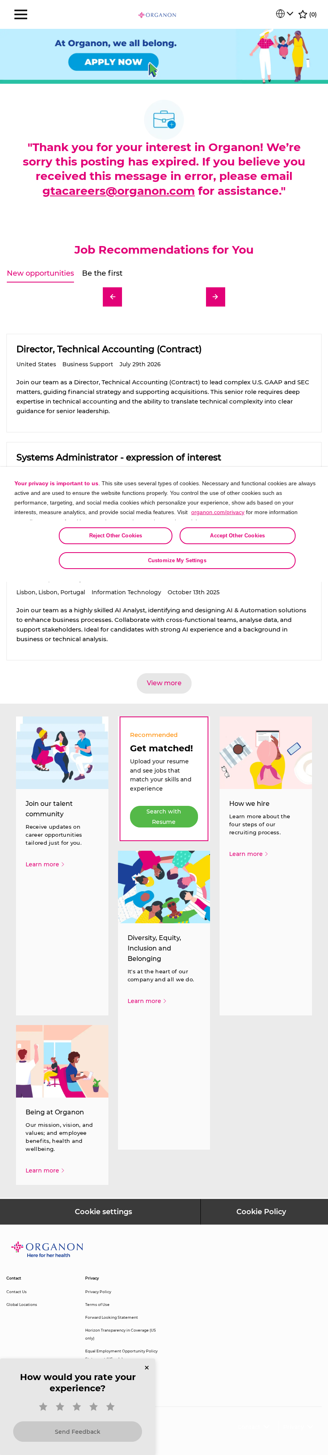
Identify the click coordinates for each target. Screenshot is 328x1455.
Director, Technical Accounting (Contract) (109, 349)
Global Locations (21, 1304)
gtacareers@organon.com (118, 191)
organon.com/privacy (217, 512)
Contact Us (16, 1292)
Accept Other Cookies (237, 536)
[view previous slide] (112, 297)
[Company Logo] (157, 14)
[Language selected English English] (284, 13)
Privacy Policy (98, 1292)
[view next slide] (215, 297)
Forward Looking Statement (111, 1317)
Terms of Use (97, 1304)
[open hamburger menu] (20, 14)
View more (164, 683)
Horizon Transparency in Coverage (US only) (120, 1334)
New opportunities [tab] (40, 273)
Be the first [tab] (102, 273)
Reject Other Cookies (115, 536)
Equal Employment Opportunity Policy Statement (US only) (121, 1355)
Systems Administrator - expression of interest (118, 457)
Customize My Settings (177, 560)
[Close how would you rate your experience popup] (147, 1368)
